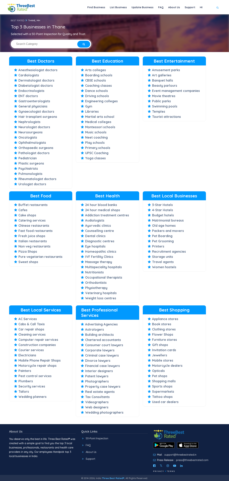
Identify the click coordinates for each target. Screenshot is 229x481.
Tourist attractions (166, 117)
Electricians (27, 355)
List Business (118, 7)
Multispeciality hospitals (103, 267)
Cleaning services (32, 334)
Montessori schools (100, 127)
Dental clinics (95, 236)
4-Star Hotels (162, 210)
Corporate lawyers (99, 350)
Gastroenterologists (34, 101)
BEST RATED (18, 20)
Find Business (96, 7)
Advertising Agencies (101, 324)
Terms (171, 471)
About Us (174, 7)
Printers (158, 246)
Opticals (158, 371)
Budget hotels (163, 215)
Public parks (161, 101)
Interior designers (99, 371)
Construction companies (37, 345)
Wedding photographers (104, 412)
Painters (24, 371)
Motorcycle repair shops (37, 366)
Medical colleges (98, 122)
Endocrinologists (31, 91)
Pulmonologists (30, 174)
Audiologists (94, 220)
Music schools (95, 132)
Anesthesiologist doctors (37, 70)
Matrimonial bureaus (168, 220)
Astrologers (94, 329)
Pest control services (35, 376)
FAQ (161, 7)
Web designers (96, 407)
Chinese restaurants (33, 226)
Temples (158, 111)
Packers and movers (168, 231)
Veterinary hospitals (101, 293)
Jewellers (159, 355)
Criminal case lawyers (102, 355)
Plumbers (25, 381)
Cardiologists (28, 75)
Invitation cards (164, 350)
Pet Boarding (162, 236)
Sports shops (162, 386)
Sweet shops (28, 262)
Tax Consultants (97, 397)
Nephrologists (29, 122)
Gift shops (160, 345)
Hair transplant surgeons (37, 117)
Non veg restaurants (34, 246)
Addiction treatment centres (107, 215)
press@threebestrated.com (192, 460)
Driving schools (97, 96)
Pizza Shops (27, 251)
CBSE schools (95, 80)
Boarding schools (98, 75)
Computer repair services (38, 340)
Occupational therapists (103, 277)
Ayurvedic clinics (98, 226)
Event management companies (176, 91)
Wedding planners (32, 397)
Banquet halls (162, 80)
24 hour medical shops (102, 210)
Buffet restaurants (33, 205)
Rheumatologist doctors (37, 179)
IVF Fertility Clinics (99, 257)
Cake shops (27, 215)
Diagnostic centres (99, 241)
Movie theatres (163, 96)
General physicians (32, 106)
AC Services (27, 319)
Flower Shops (162, 334)
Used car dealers (165, 402)
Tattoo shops (162, 397)
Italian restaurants (32, 241)
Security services (31, 386)
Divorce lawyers (97, 361)
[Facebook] (154, 465)
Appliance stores (165, 319)
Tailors (23, 391)
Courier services (31, 350)
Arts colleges (95, 70)
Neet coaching (96, 137)
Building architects (99, 335)
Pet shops (159, 376)
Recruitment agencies (169, 251)
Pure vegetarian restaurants (40, 257)
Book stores (161, 324)
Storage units (162, 257)
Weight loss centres (100, 298)
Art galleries (161, 75)
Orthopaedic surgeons (35, 148)
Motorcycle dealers (167, 366)
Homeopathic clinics (100, 251)
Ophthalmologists (32, 143)
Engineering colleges (101, 101)
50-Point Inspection (97, 438)
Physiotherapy (96, 288)
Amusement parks (166, 70)
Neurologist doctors (34, 127)
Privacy (158, 471)
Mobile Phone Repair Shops (39, 360)
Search (210, 18)
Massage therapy (98, 262)
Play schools (95, 143)
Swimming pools (164, 106)
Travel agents (163, 262)
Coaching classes (98, 86)
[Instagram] (168, 465)
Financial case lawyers (102, 366)
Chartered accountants (103, 340)
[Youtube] (174, 465)
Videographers (97, 402)
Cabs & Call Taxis (31, 324)
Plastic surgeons (31, 163)
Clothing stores (164, 329)
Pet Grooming (163, 241)
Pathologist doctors (34, 153)
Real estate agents (100, 392)
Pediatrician (27, 158)
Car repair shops (31, 329)
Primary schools (97, 148)
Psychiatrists (28, 168)
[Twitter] (161, 465)
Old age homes (164, 226)
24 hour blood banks (101, 205)
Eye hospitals (95, 246)
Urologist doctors (32, 184)
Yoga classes (95, 158)
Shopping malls (164, 381)
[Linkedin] (181, 465)
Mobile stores (162, 360)
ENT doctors (28, 96)
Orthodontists (96, 283)
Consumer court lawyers (104, 345)
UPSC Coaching (96, 153)
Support (190, 7)
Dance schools (96, 91)
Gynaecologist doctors (36, 111)
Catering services (32, 220)
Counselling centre (99, 231)
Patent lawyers (96, 376)
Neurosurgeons (30, 132)
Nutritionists (94, 272)
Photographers (97, 381)
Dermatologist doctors (36, 80)
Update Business (142, 7)
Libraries (92, 111)
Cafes (22, 210)
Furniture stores (164, 340)
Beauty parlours (164, 86)
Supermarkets (163, 391)
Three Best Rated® (113, 478)
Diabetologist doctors (35, 86)
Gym (88, 106)
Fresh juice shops (31, 236)
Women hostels (164, 267)
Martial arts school (99, 117)
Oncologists (27, 137)
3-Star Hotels (162, 205)
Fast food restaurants (35, 231)
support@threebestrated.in (180, 454)
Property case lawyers (102, 386)
